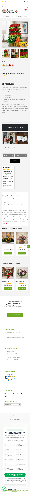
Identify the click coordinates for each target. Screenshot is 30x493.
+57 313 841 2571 (17, 332)
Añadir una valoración (18, 78)
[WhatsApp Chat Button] (4, 488)
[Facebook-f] (13, 393)
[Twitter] (9, 393)
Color (3, 61)
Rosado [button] (12, 65)
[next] (27, 61)
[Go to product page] (8, 238)
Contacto (9, 415)
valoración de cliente (6, 78)
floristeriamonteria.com (11, 117)
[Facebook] (22, 2)
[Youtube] (24, 2)
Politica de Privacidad (15, 419)
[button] (3, 6)
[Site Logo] (10, 11)
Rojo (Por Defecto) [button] (9, 65)
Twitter (6, 147)
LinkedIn (9, 147)
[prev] (25, 61)
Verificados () (22, 156)
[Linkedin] (6, 396)
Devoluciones (20, 415)
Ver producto (8, 253)
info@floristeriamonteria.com (17, 337)
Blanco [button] (6, 65)
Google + (12, 147)
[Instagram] (27, 2)
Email (15, 147)
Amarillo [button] (3, 65)
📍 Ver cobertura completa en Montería (15, 475)
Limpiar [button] (4, 69)
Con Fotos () (9, 156)
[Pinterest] (17, 393)
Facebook (3, 147)
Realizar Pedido (16, 127)
